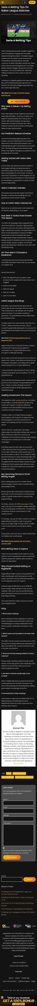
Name (5, 799)
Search (3, 876)
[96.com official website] (3, 2)
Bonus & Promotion (10, 981)
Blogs (33, 981)
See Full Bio (17, 763)
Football (15, 14)
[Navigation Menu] (25, 2)
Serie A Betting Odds (19, 773)
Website (6, 815)
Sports (11, 978)
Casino (17, 978)
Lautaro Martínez (21, 400)
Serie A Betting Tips (7, 777)
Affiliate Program (24, 981)
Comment (7, 823)
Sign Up (32, 2)
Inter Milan (24, 504)
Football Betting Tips (25, 14)
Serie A (9, 773)
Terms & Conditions (19, 963)
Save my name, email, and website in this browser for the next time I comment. (17, 851)
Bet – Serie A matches (18, 101)
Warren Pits (7, 14)
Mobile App (26, 978)
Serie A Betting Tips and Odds (24, 777)
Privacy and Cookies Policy (19, 966)
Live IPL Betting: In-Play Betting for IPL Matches (17, 909)
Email (5, 807)
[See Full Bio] (23, 763)
